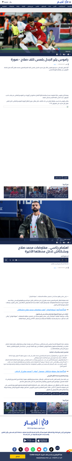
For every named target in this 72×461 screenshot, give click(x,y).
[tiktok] (51, 449)
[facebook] (14, 449)
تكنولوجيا (4, 6)
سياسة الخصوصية (41, 457)
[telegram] (45, 449)
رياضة (18, 6)
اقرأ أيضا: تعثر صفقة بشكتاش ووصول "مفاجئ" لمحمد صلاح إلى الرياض (40, 371)
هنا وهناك (11, 6)
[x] (20, 449)
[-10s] (62, 260)
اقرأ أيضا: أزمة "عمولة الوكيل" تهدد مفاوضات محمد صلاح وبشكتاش (41, 310)
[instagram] (27, 449)
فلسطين (43, 6)
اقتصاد (23, 6)
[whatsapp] (33, 449)
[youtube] (39, 449)
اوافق (18, 456)
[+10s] (66, 260)
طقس (37, 6)
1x (10, 260)
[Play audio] (6, 260)
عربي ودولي (30, 6)
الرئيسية (70, 6)
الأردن (54, 6)
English (6, 2)
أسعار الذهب (62, 6)
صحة (49, 6)
